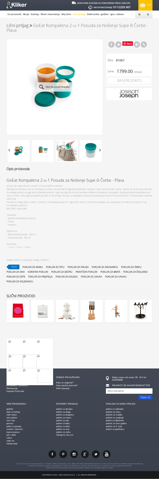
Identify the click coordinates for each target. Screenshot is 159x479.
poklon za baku (63, 423)
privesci (10, 423)
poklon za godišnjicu (115, 429)
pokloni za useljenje (115, 418)
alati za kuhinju (13, 412)
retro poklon (12, 418)
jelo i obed (11, 435)
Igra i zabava (117, 14)
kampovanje (12, 443)
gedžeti (10, 409)
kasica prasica (13, 432)
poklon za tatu (55, 266)
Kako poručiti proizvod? (66, 385)
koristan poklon (38, 271)
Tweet (118, 44)
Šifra (110, 60)
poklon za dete (16, 276)
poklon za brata (110, 271)
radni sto (10, 441)
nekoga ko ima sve (64, 435)
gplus (85, 454)
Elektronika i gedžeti (98, 14)
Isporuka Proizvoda (15, 391)
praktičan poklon (86, 271)
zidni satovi (12, 415)
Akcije (26, 14)
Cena (111, 71)
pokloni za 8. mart (114, 426)
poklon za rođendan (114, 409)
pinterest (63, 454)
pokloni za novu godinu (116, 423)
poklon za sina (16, 271)
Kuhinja (35, 14)
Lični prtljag (79, 14)
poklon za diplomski (115, 420)
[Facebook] (111, 44)
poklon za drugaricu (105, 266)
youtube (107, 454)
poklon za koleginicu (20, 281)
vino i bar (11, 420)
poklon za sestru (62, 271)
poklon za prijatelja (40, 276)
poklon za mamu (33, 266)
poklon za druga (78, 266)
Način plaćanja (62, 388)
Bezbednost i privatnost (17, 385)
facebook (52, 454)
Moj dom (66, 14)
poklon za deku (63, 426)
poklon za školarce (135, 271)
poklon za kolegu (67, 276)
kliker (17, 5)
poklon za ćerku (131, 266)
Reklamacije (12, 388)
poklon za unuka (91, 276)
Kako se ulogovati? (64, 382)
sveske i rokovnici (15, 429)
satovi (9, 438)
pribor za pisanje (14, 426)
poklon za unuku (116, 276)
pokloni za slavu (113, 412)
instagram (74, 454)
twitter (96, 454)
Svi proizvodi (14, 14)
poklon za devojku (64, 409)
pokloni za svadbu (114, 415)
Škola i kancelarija (50, 14)
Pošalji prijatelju (137, 44)
